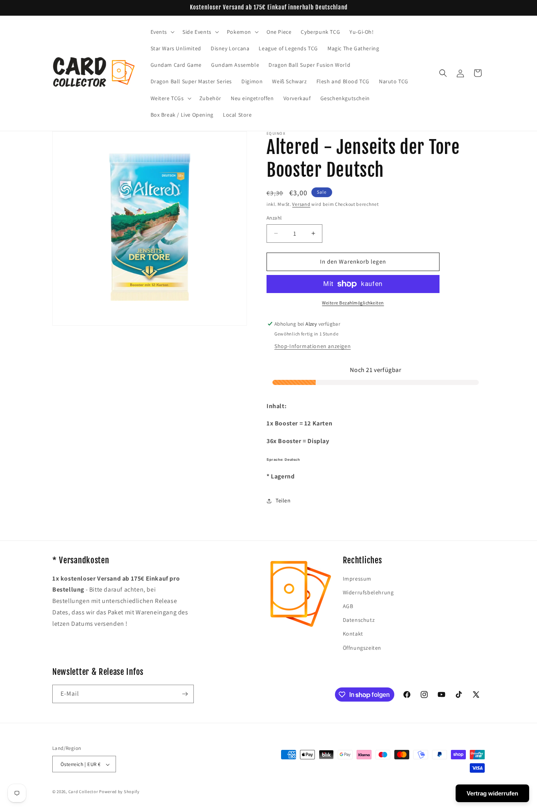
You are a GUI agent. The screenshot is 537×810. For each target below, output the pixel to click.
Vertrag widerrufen (492, 793)
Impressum (357, 578)
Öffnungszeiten (362, 647)
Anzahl (274, 217)
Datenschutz (359, 619)
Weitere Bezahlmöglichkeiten (353, 303)
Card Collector (83, 792)
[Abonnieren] (184, 694)
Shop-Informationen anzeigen (312, 346)
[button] (162, 32)
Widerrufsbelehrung (368, 592)
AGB (348, 606)
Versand (301, 204)
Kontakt (353, 634)
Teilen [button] (283, 500)
